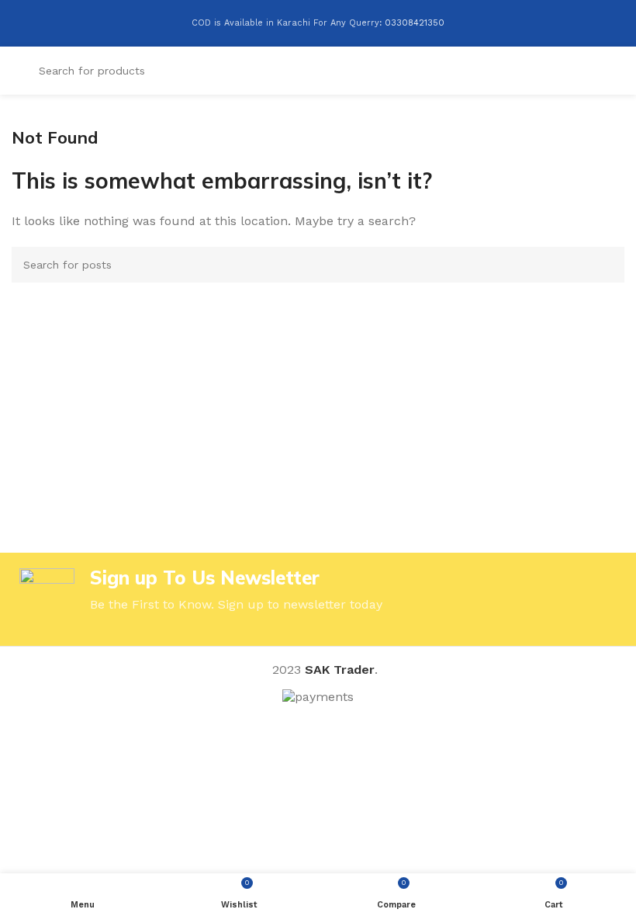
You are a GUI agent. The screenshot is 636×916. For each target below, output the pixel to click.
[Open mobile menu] (618, 70)
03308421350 (414, 23)
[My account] (590, 70)
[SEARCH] (606, 265)
